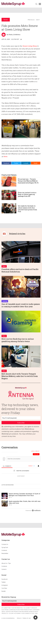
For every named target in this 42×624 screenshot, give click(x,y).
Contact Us (5, 544)
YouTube (4, 588)
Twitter (16, 163)
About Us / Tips (6, 563)
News (5, 20)
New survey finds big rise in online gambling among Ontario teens (18, 340)
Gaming (4, 301)
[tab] (7, 466)
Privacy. (19, 618)
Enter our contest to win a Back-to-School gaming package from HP (27, 194)
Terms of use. (26, 618)
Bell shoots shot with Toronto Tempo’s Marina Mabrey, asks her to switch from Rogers (20, 376)
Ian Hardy (10, 34)
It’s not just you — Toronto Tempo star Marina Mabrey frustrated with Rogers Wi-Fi (28, 181)
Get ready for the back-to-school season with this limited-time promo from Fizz (27, 208)
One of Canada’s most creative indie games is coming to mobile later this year (21, 305)
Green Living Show (30, 46)
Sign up (37, 451)
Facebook (6, 163)
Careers (4, 569)
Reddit (35, 163)
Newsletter (5, 553)
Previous (31, 20)
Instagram (5, 585)
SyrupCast (5, 547)
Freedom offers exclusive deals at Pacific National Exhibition (20, 270)
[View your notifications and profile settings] (38, 466)
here (5, 156)
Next (38, 20)
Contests (4, 550)
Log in (32, 451)
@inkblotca (16, 34)
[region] (21, 479)
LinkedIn (25, 163)
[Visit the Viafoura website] (36, 510)
